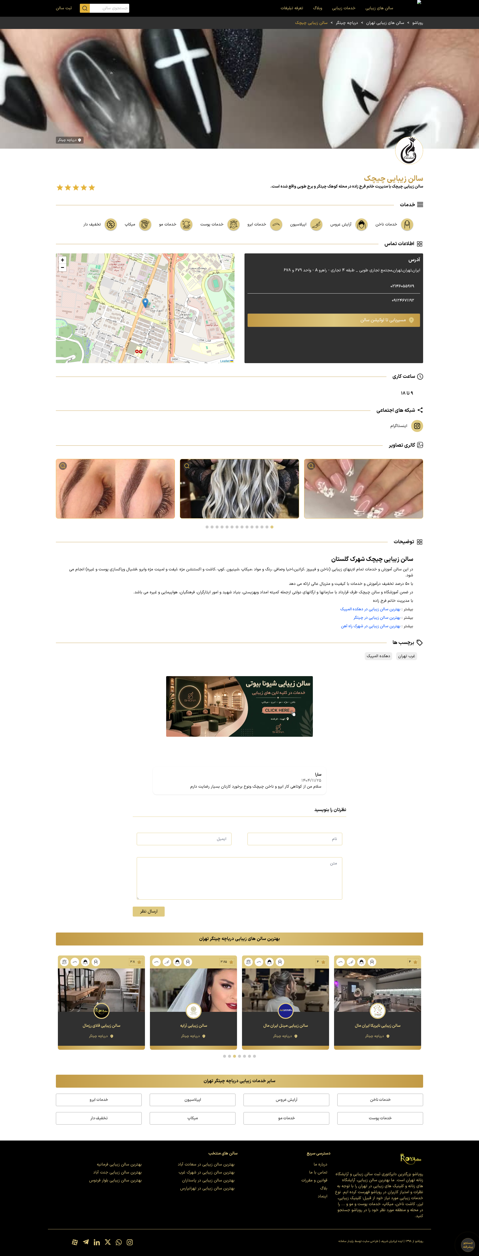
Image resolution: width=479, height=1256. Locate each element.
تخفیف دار (99, 1118)
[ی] (239, 706)
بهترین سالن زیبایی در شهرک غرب (207, 1172)
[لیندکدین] (97, 1242)
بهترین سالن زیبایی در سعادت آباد (206, 1164)
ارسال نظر (148, 911)
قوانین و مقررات (314, 1180)
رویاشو (417, 23)
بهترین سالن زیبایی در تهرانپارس (207, 1188)
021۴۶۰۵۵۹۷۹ (402, 286)
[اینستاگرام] (130, 1242)
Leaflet (225, 361)
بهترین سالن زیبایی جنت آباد (117, 1172)
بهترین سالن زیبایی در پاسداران (208, 1180)
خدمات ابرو (99, 1100)
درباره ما (320, 1164)
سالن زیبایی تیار (102, 1026)
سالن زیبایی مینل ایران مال (377, 1026)
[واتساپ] (119, 1242)
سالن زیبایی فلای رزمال (193, 1026)
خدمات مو (286, 1118)
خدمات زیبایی (344, 8)
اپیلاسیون (192, 1100)
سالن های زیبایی (379, 8)
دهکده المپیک (378, 656)
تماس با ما (318, 1172)
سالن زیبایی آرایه (285, 1026)
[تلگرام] (86, 1242)
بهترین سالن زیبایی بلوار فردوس (115, 1180)
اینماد (322, 1196)
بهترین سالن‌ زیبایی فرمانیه (119, 1164)
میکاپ (192, 1118)
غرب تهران (406, 656)
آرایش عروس (286, 1100)
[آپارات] (75, 1242)
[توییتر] (108, 1242)
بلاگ (323, 1188)
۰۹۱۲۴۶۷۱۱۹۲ (403, 301)
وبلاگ (317, 8)
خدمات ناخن (380, 1100)
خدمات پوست (380, 1118)
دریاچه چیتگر (347, 23)
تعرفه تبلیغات (292, 8)
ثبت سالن (64, 8)
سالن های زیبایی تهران (385, 23)
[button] (145, 303)
